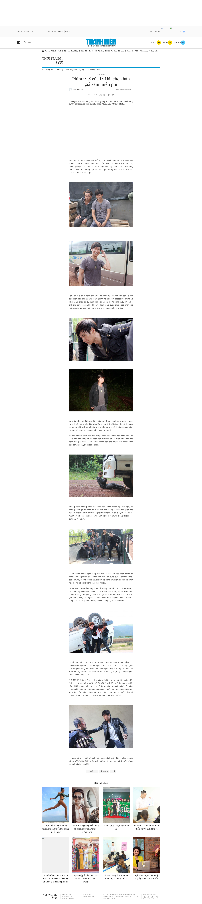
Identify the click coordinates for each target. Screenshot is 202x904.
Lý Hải (112, 771)
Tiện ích (61, 31)
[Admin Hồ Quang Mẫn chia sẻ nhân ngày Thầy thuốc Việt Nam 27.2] (85, 805)
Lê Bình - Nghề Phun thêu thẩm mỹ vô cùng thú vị (146, 827)
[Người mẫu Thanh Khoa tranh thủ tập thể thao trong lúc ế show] (55, 805)
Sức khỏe (74, 51)
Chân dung (101, 74)
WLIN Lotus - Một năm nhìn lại (116, 827)
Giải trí (107, 51)
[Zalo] (184, 31)
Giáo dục (88, 51)
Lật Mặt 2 (104, 771)
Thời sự (47, 51)
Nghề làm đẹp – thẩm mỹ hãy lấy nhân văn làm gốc (146, 877)
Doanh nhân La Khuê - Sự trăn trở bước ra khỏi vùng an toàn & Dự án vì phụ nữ (55, 878)
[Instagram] (153, 897)
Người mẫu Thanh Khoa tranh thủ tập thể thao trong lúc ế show (55, 828)
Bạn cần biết (52, 31)
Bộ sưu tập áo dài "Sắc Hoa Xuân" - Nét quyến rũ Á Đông (85, 878)
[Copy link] (100, 95)
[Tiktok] (180, 31)
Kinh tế (60, 51)
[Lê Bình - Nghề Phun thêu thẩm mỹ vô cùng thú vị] (146, 805)
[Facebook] (174, 31)
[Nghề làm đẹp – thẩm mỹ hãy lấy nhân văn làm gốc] (146, 855)
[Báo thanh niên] (101, 42)
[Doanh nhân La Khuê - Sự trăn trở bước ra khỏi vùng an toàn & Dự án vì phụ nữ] (55, 855)
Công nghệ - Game (124, 51)
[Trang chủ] (43, 51)
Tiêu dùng (144, 51)
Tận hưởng (91, 70)
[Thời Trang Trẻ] (70, 89)
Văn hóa (101, 51)
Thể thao (114, 51)
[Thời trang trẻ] (54, 61)
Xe (133, 51)
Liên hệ (67, 31)
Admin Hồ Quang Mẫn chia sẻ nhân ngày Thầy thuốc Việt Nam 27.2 (86, 828)
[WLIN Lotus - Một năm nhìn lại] (116, 805)
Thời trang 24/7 (48, 70)
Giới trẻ (81, 51)
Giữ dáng (59, 70)
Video (137, 51)
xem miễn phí (92, 771)
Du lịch (94, 51)
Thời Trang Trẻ (78, 89)
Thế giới (54, 51)
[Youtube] (165, 31)
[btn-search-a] (25, 42)
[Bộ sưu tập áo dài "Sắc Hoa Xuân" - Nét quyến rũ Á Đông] (85, 855)
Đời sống (67, 51)
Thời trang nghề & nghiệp (74, 70)
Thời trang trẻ (153, 51)
